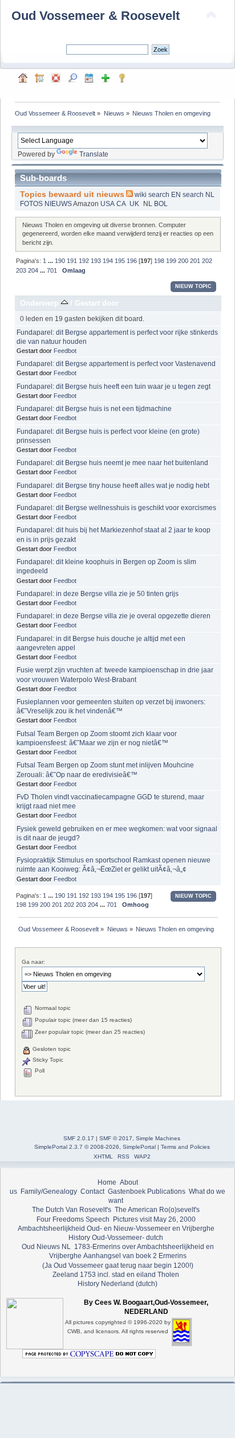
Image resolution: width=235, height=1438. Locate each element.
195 (120, 260)
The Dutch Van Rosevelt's (71, 1210)
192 (84, 260)
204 (33, 270)
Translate (93, 154)
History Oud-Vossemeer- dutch (115, 1238)
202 (207, 260)
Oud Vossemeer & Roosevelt (95, 16)
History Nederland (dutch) (117, 1284)
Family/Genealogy (49, 1191)
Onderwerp (40, 303)
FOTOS (32, 204)
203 (21, 270)
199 (171, 260)
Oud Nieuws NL (46, 1247)
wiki (141, 195)
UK (135, 204)
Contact (92, 1191)
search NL (197, 195)
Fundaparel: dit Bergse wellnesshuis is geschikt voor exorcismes (116, 508)
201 (195, 260)
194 (108, 260)
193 (96, 260)
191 (72, 260)
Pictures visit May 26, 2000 (154, 1219)
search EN (164, 195)
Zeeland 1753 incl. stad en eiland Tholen (115, 1275)
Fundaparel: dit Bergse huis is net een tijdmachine (94, 409)
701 (52, 270)
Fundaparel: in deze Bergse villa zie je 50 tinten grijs (98, 594)
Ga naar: (33, 962)
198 (159, 260)
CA (121, 204)
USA (108, 204)
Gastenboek (126, 1191)
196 (132, 260)
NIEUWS (58, 204)
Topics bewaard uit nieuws (72, 194)
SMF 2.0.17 (78, 1138)
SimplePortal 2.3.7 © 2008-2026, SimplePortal (95, 1147)
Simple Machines (158, 1138)
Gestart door (97, 303)
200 (183, 260)
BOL (161, 204)
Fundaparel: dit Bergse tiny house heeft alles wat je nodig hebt (113, 486)
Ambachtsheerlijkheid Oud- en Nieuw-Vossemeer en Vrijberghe (116, 1228)
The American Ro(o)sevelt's (157, 1210)
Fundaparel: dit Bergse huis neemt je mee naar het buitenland (112, 463)
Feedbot (65, 350)
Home (107, 1182)
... (51, 260)
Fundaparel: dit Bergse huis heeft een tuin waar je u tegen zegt (113, 387)
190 (60, 260)
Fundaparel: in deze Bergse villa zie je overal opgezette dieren (113, 616)
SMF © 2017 (115, 1138)
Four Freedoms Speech (73, 1219)
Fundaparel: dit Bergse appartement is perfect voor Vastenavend (116, 364)
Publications (166, 1191)
